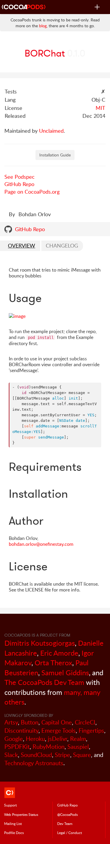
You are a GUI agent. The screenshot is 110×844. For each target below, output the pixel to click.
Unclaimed (51, 130)
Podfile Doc (14, 832)
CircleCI (85, 722)
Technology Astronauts (33, 763)
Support (10, 805)
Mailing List (13, 823)
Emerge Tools (58, 730)
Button (29, 722)
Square (82, 755)
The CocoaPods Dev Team (44, 682)
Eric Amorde (59, 653)
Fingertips (91, 730)
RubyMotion (49, 747)
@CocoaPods (67, 814)
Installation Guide (55, 155)
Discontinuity (21, 730)
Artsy (11, 722)
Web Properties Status (21, 814)
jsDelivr (57, 739)
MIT (100, 107)
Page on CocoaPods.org (32, 191)
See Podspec (19, 176)
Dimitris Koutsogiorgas (39, 643)
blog (43, 25)
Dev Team (64, 823)
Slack (11, 755)
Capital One (56, 722)
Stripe (62, 755)
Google (13, 739)
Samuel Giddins (65, 672)
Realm (78, 739)
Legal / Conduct (69, 832)
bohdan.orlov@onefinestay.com (41, 544)
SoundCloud (36, 755)
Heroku (35, 739)
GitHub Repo (19, 183)
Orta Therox (53, 662)
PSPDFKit (17, 747)
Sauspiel (78, 747)
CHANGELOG (62, 245)
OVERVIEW (21, 245)
